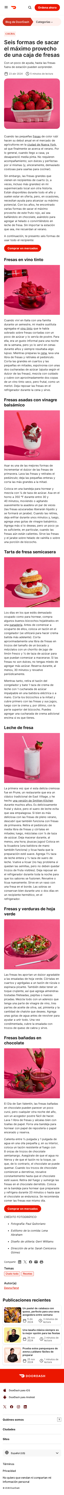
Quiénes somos (13, 1419)
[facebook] (31, 1262)
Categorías (43, 22)
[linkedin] (20, 1262)
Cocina (10, 34)
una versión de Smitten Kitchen (33, 800)
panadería (16, 625)
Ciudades (9, 1429)
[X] (25, 1262)
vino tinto (26, 328)
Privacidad (9, 1470)
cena (44, 353)
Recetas (27, 1273)
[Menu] (6, 7)
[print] (41, 1262)
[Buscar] (30, 7)
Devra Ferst (11, 1288)
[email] (36, 1262)
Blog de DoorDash (17, 22)
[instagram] (18, 1407)
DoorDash (14, 1488)
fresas (37, 136)
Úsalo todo (12, 1273)
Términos (8, 1464)
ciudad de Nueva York (41, 144)
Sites (6, 1439)
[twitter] (5, 1407)
